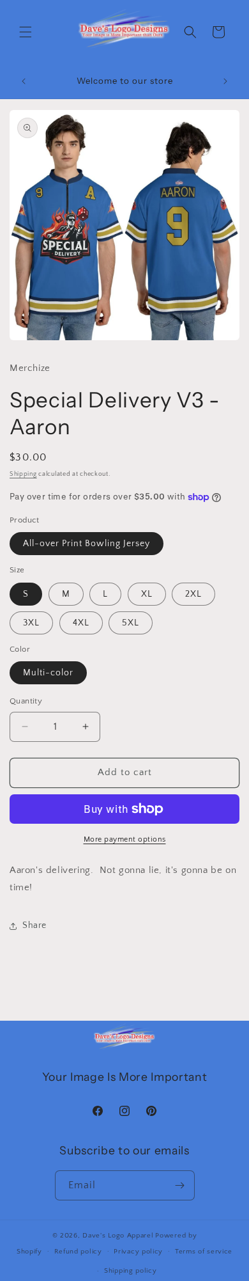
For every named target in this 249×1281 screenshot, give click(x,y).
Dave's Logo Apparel (117, 1235)
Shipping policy (130, 1271)
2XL (193, 594)
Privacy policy (138, 1251)
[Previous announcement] (24, 81)
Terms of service (203, 1251)
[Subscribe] (180, 1185)
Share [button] (34, 925)
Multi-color (48, 673)
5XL (130, 623)
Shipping (23, 474)
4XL (81, 623)
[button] (25, 32)
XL (147, 594)
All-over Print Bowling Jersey (86, 543)
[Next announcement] (225, 81)
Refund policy (78, 1251)
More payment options (125, 839)
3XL (31, 623)
